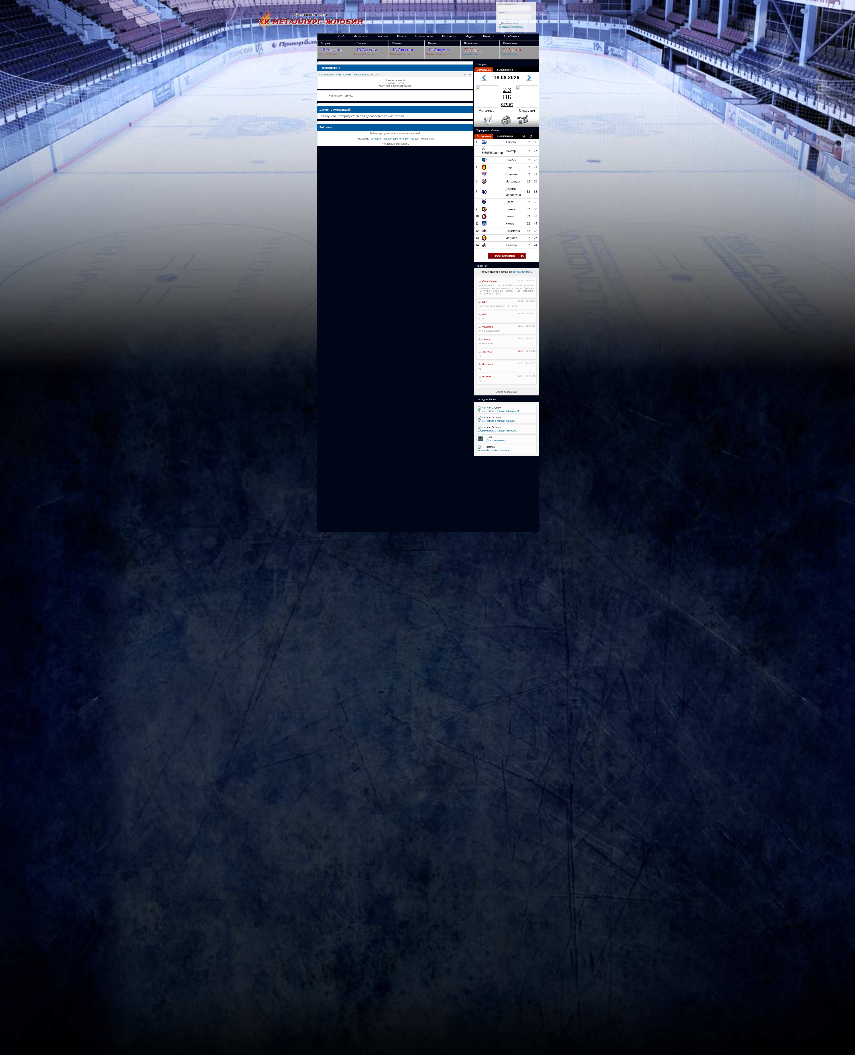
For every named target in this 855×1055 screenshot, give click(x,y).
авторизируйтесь (522, 271)
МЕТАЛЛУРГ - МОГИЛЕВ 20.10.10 (357, 74)
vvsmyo (486, 339)
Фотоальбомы (327, 74)
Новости (488, 36)
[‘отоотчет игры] (505, 125)
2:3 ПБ (507, 96)
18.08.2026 (506, 77)
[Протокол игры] (485, 125)
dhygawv (487, 364)
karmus (491, 446)
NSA (484, 301)
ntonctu (487, 376)
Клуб (341, 36)
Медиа (469, 36)
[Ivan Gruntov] (482, 411)
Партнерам (449, 36)
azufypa (487, 351)
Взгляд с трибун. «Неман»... (502, 430)
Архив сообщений (506, 392)
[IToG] (480, 440)
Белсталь (382, 36)
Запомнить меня (510, 23)
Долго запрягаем (496, 440)
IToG (489, 437)
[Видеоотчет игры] (527, 125)
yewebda (487, 326)
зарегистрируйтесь (403, 138)
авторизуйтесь (379, 138)
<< (465, 74)
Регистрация (504, 27)
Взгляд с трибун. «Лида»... (501, 420)
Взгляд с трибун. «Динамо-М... (504, 411)
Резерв (401, 36)
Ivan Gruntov (494, 407)
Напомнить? (517, 27)
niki (484, 314)
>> (469, 74)
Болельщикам (424, 36)
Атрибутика (511, 36)
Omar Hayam (489, 281)
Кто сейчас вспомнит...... (500, 450)
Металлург (360, 36)
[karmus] (482, 450)
